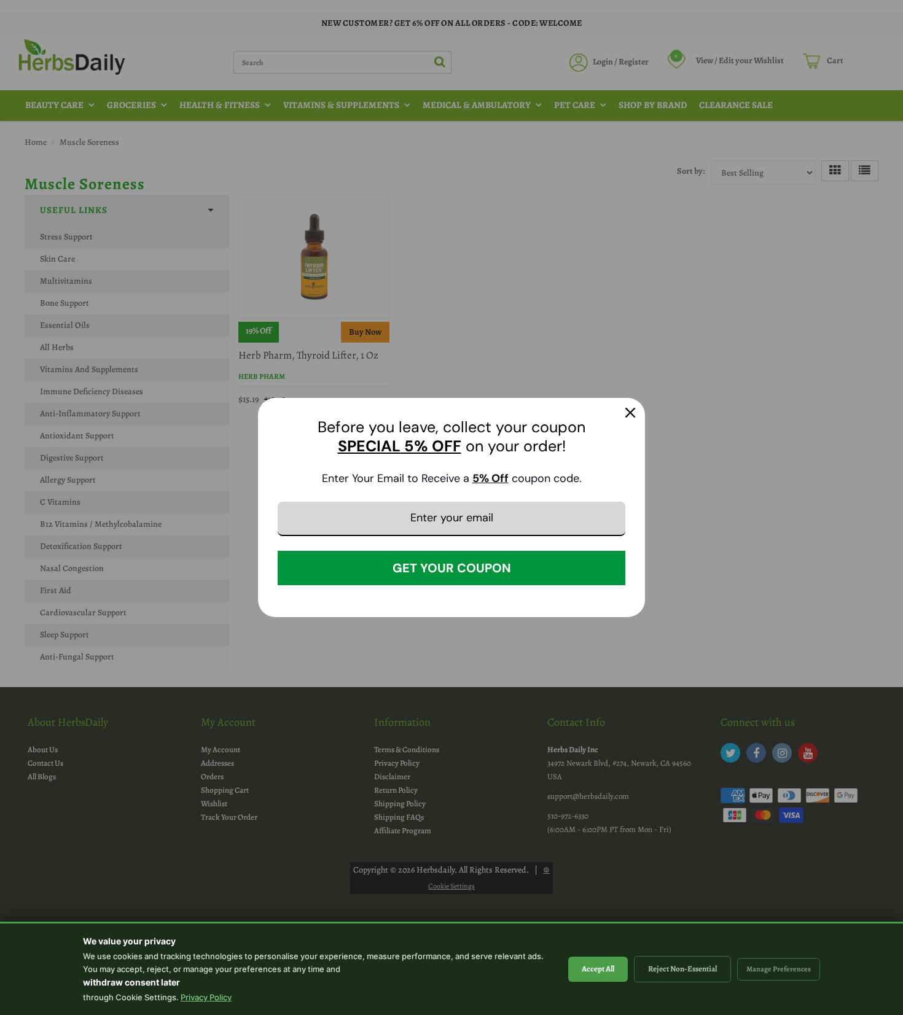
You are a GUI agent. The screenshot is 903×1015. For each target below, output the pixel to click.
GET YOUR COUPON (452, 568)
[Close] (630, 412)
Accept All (598, 968)
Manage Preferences (778, 969)
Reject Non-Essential (682, 968)
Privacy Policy (206, 997)
